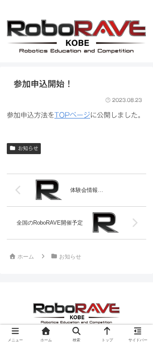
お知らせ (28, 148)
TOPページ (72, 115)
